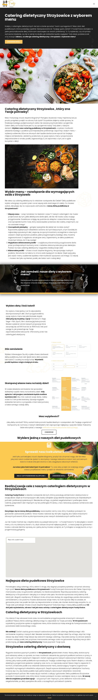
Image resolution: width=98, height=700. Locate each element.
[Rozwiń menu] (94, 3)
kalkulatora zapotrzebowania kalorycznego (60, 427)
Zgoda (49, 697)
